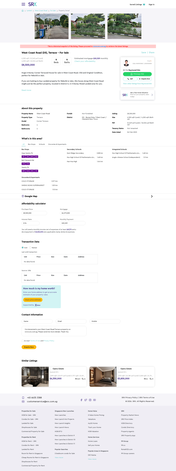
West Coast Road (43, 113)
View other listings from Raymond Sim (137, 83)
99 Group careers (127, 453)
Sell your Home (94, 445)
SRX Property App (128, 435)
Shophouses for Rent (29, 461)
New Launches (60, 415)
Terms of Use (35, 341)
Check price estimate (33, 300)
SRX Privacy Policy (130, 397)
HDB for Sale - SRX (29, 415)
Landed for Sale (27, 423)
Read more (26, 90)
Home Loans (92, 441)
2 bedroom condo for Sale (65, 453)
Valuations (92, 419)
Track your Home (94, 427)
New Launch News (62, 427)
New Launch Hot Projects (64, 419)
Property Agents (127, 431)
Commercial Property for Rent (33, 466)
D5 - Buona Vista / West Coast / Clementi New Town (94, 118)
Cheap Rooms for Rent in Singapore (35, 457)
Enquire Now (29, 347)
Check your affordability (84, 61)
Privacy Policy (49, 341)
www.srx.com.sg (99, 46)
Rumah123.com (126, 449)
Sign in (151, 5)
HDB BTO (58, 431)
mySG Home (93, 423)
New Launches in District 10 (65, 439)
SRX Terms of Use (146, 397)
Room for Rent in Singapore (32, 453)
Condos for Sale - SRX (30, 419)
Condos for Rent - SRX (30, 445)
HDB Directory (126, 423)
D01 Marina (92, 455)
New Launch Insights (62, 423)
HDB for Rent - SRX (29, 441)
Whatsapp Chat (138, 74)
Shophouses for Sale (29, 427)
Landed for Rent (28, 449)
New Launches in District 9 (65, 435)
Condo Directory (127, 427)
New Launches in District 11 (65, 444)
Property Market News (130, 415)
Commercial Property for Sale (33, 431)
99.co (123, 445)
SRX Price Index (127, 419)
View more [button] (59, 457)
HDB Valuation (93, 431)
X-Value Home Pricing (96, 415)
